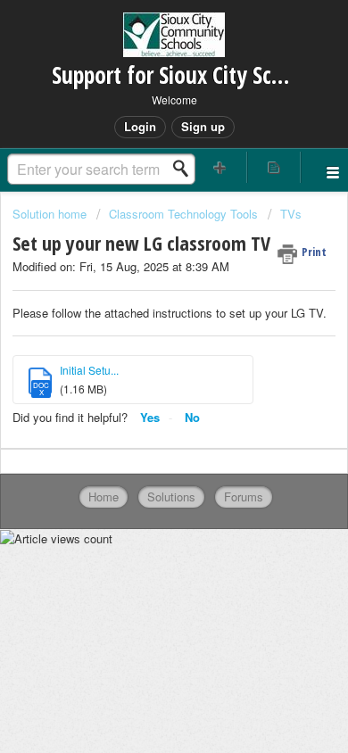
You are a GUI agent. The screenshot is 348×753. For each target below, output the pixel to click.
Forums (243, 496)
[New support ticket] (220, 167)
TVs (291, 213)
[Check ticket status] (274, 167)
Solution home (51, 213)
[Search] (185, 169)
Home (103, 496)
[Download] (141, 360)
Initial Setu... (89, 369)
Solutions (171, 496)
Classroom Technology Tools (183, 213)
